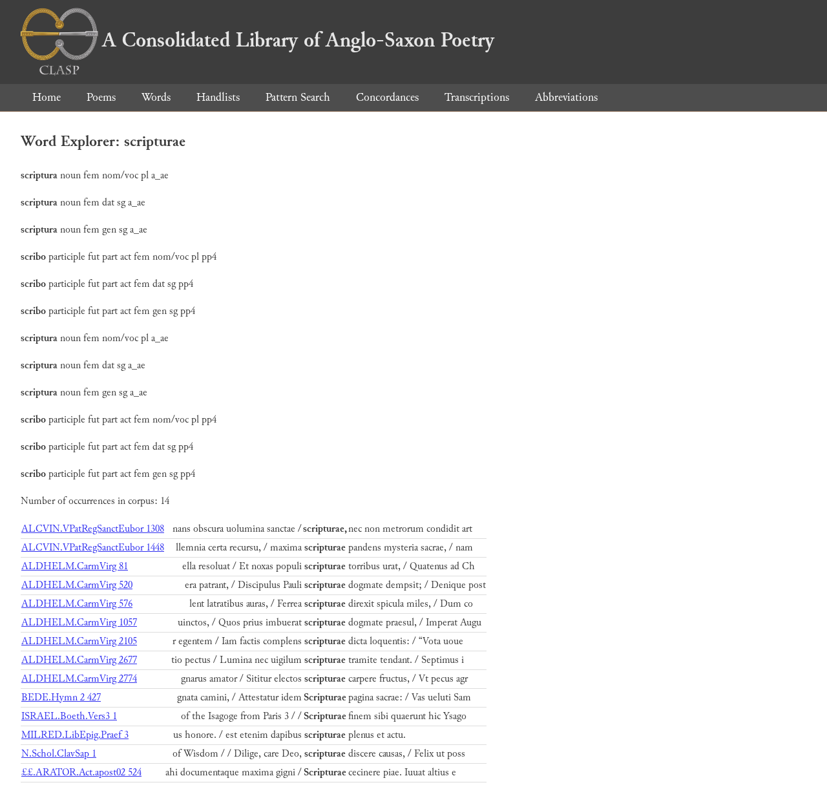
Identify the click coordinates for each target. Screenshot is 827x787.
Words (156, 97)
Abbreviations (566, 97)
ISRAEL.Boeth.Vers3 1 (69, 716)
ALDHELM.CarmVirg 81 (74, 566)
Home (46, 97)
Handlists (218, 97)
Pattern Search (298, 97)
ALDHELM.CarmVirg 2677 (79, 660)
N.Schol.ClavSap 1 (58, 753)
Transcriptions (477, 97)
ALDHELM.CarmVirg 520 (76, 585)
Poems (101, 97)
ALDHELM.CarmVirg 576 (76, 603)
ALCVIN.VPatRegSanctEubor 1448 (92, 547)
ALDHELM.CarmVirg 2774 (79, 678)
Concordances (387, 97)
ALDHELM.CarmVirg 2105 (79, 641)
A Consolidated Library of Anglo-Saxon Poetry (298, 40)
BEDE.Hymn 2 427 (61, 697)
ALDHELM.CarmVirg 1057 (79, 622)
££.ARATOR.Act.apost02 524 (81, 772)
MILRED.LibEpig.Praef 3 (75, 735)
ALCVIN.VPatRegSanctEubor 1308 (92, 528)
